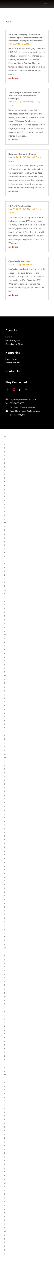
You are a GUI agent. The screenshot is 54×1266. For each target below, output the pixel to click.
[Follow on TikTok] (19, 389)
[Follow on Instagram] (13, 389)
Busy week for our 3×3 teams (22, 154)
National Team (32, 101)
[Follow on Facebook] (7, 389)
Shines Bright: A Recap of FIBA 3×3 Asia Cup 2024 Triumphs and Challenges (25, 95)
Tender (29, 264)
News (29, 43)
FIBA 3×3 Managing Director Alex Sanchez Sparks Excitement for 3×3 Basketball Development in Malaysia (25, 37)
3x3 (23, 43)
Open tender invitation (19, 261)
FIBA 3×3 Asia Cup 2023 (20, 205)
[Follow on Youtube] (25, 389)
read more (13, 78)
